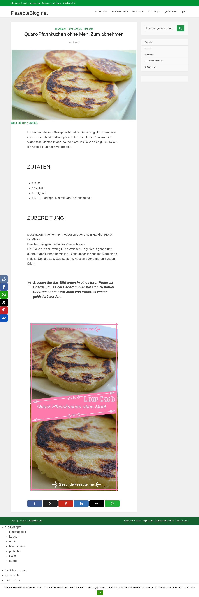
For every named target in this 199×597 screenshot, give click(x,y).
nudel (13, 541)
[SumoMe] (4, 318)
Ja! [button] (100, 593)
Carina (76, 42)
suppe (13, 560)
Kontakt (24, 3)
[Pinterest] (4, 310)
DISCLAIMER (68, 3)
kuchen (14, 536)
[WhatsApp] (4, 294)
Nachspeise (17, 546)
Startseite (15, 3)
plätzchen (15, 551)
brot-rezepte (154, 11)
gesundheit (170, 11)
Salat (12, 556)
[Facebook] (4, 287)
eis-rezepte (137, 11)
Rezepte (88, 29)
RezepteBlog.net (29, 13)
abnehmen (60, 29)
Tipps (183, 11)
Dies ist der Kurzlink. (24, 122)
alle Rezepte (101, 11)
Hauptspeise (17, 531)
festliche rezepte (120, 11)
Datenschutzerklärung (51, 3)
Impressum (35, 3)
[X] (4, 302)
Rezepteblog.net (35, 521)
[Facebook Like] (4, 279)
